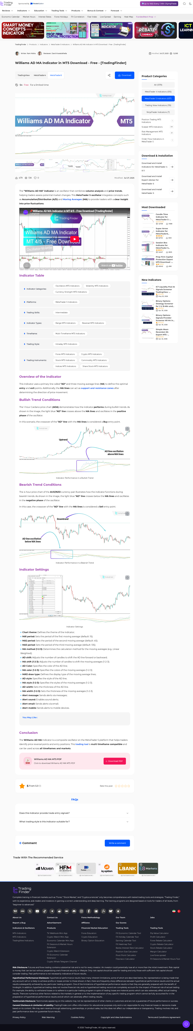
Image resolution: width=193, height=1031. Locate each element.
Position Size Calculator (127, 951)
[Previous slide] (4, 30)
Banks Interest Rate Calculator (130, 948)
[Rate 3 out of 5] (122, 786)
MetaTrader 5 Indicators (60, 44)
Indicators (44, 44)
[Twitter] (30, 911)
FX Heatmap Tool (124, 944)
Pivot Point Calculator (126, 955)
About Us (17, 917)
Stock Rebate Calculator (161, 948)
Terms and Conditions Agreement (164, 1017)
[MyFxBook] (103, 911)
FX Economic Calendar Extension (57, 956)
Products (33, 44)
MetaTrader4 (40, 75)
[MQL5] (22, 911)
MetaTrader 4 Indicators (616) (158, 92)
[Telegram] (52, 911)
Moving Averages (72, 199)
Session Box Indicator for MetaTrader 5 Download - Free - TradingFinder (164, 247)
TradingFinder (20, 44)
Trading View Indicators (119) (158, 105)
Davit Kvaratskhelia (59, 53)
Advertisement (54, 923)
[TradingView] (15, 911)
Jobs (152, 917)
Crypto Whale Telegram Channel (62, 961)
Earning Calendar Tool (126, 940)
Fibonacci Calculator (125, 959)
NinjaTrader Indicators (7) (158, 112)
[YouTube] (37, 911)
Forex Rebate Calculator (161, 940)
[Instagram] (81, 911)
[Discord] (74, 911)
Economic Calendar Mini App (60, 940)
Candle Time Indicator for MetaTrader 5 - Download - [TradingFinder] (163, 219)
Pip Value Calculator (159, 933)
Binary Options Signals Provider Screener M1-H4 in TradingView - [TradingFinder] (164, 320)
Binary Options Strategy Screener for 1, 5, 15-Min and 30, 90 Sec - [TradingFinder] (164, 306)
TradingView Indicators (23, 940)
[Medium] (66, 911)
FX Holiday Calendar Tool (127, 937)
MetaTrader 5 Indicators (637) (158, 98)
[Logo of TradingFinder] (6, 4)
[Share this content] (109, 75)
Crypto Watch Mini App (58, 937)
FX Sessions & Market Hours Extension (59, 946)
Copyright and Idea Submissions (116, 1017)
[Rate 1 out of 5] (116, 786)
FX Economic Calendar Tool (128, 933)
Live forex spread (158, 955)
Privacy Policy (19, 1017)
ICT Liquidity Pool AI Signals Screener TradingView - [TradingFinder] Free (165, 292)
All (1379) (158, 85)
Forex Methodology (90, 917)
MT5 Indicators (19, 937)
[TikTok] (44, 911)
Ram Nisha (31, 53)
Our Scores (121, 923)
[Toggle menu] (186, 1024)
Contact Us (52, 917)
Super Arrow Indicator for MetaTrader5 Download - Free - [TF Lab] (164, 233)
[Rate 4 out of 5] (125, 786)
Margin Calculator (158, 951)
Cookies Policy (78, 1017)
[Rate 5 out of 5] (128, 786)
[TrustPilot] (118, 911)
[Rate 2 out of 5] (119, 786)
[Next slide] (188, 30)
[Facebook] (88, 911)
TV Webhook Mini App (57, 933)
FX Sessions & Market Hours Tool (165, 959)
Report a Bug (19, 923)
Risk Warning (48, 1017)
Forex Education (88, 933)
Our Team (120, 917)
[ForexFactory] (96, 911)
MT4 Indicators (19, 933)
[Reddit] (59, 911)
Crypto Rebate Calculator (161, 944)
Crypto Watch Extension (58, 951)
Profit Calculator (157, 937)
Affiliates (85, 923)
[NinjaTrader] (110, 911)
